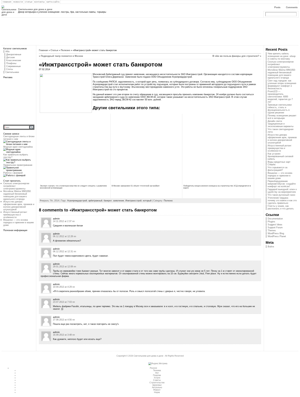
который (147, 200)
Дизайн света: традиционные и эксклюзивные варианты (280, 124)
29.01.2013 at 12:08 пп (64, 266)
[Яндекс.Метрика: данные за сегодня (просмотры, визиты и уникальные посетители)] (157, 363)
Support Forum (275, 227)
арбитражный (95, 200)
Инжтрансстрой (133, 200)
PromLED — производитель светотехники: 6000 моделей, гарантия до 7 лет (280, 96)
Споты (9, 69)
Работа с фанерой (13, 173)
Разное (153, 368)
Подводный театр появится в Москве (62, 56)
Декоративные (13, 54)
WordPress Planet (277, 236)
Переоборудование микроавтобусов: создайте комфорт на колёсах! (282, 184)
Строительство (157, 382)
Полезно (65, 50)
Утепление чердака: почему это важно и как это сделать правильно (282, 200)
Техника (157, 370)
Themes (272, 230)
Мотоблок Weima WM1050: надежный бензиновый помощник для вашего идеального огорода (17, 195)
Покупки (157, 375)
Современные (13, 66)
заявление (118, 200)
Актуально (157, 387)
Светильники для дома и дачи (35, 9)
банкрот (108, 200)
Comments (292, 7)
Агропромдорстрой (77, 200)
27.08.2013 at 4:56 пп (64, 319)
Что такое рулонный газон (281, 195)
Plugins (271, 221)
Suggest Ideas (275, 224)
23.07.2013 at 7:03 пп (64, 302)
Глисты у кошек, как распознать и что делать (281, 207)
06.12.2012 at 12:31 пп (64, 251)
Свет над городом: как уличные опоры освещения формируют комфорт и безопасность (282, 84)
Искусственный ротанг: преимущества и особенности (15, 215)
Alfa (7, 51)
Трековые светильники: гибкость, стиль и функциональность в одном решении (280, 108)
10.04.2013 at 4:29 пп (64, 287)
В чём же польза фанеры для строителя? (235, 56)
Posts (277, 7)
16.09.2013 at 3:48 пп (64, 334)
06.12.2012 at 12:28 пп (64, 236)
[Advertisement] (25, 100)
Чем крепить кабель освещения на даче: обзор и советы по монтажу (281, 56)
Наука (157, 392)
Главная (43, 50)
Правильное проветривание (17, 165)
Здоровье (157, 385)
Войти (271, 246)
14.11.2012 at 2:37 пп (64, 221)
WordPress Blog (276, 233)
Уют (157, 373)
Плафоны (11, 63)
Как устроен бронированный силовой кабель (280, 156)
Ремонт (157, 390)
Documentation (275, 218)
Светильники (12, 72)
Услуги (157, 378)
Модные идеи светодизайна (18, 146)
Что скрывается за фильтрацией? (277, 168)
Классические (13, 60)
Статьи (54, 50)
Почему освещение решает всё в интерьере (282, 116)
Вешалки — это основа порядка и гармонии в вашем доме (18, 222)
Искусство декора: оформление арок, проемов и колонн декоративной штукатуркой (18, 205)
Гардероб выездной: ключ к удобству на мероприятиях (282, 190)
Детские (10, 57)
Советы (157, 380)
